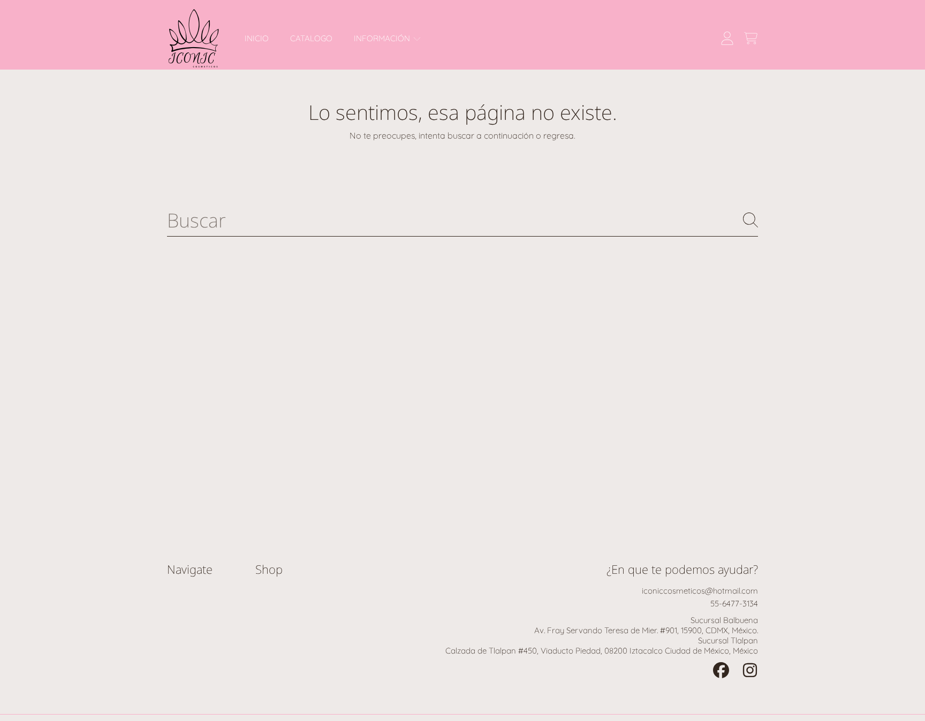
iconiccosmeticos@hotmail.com (700, 591)
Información (383, 38)
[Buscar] (750, 220)
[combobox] (462, 220)
